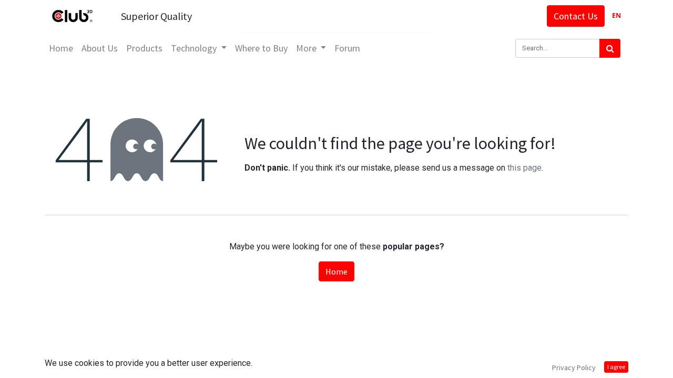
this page (524, 168)
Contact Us (576, 16)
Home (336, 271)
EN (616, 15)
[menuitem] (61, 48)
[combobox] (616, 16)
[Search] (609, 48)
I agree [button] (616, 367)
